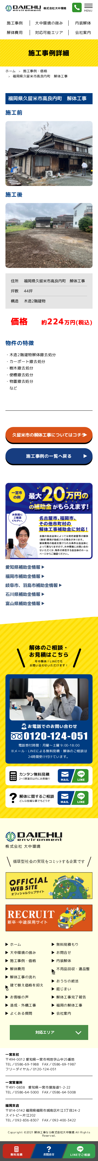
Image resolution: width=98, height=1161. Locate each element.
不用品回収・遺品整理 (71, 970)
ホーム (10, 71)
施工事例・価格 (35, 71)
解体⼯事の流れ (23, 977)
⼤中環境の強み (49, 23)
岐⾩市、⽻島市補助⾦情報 (32, 585)
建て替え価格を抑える (24, 986)
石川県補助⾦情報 (23, 594)
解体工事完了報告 (71, 997)
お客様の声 (19, 997)
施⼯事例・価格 (23, 960)
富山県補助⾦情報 (23, 603)
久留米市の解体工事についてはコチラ (48, 435)
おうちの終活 (67, 980)
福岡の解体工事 (69, 1005)
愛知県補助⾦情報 (23, 567)
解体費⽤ (15, 32)
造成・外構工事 (23, 1005)
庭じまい (63, 988)
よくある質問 (21, 1013)
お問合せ (63, 952)
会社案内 (83, 32)
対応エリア (44, 1032)
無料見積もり (67, 944)
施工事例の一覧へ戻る (49, 456)
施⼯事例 (15, 23)
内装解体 (83, 23)
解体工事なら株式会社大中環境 (54, 1132)
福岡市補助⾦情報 (23, 576)
